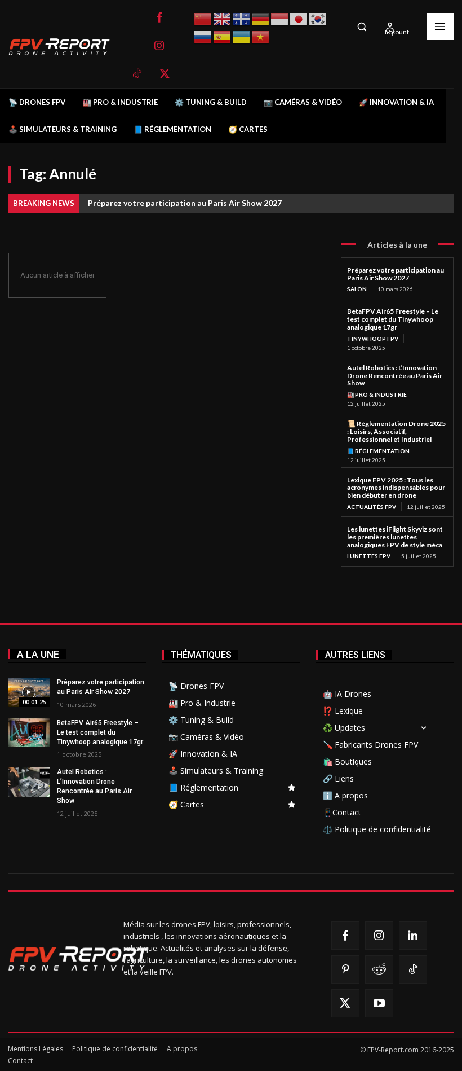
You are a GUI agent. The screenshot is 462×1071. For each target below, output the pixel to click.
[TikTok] (137, 74)
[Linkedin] (413, 935)
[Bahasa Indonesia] (280, 18)
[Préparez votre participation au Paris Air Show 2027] (29, 692)
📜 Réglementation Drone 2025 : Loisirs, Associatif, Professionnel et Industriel (396, 431)
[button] (361, 26)
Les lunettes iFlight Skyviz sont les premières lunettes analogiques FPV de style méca (395, 537)
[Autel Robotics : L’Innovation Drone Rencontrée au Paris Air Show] (29, 782)
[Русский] (203, 36)
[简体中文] (203, 18)
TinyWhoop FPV (372, 338)
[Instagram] (159, 45)
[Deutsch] (260, 18)
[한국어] (318, 18)
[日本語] (299, 18)
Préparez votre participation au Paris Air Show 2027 (185, 203)
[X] (165, 74)
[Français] (241, 18)
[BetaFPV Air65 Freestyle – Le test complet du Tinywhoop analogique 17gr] (29, 733)
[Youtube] (379, 1003)
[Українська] (241, 36)
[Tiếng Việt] (260, 36)
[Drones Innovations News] (64, 47)
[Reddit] (379, 969)
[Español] (222, 36)
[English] (222, 18)
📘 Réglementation (378, 450)
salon (357, 289)
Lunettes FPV (368, 555)
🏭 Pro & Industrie (377, 394)
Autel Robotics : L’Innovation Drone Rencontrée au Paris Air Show (394, 375)
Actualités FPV (371, 506)
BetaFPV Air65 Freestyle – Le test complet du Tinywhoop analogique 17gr (392, 319)
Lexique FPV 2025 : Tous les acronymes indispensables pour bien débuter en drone (396, 488)
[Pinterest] (345, 969)
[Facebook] (159, 17)
